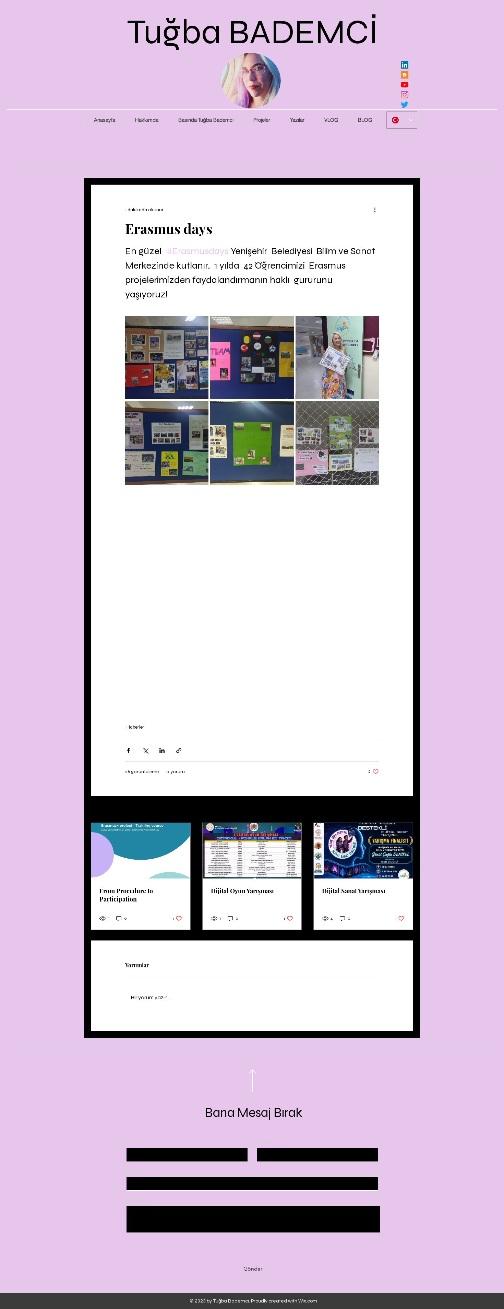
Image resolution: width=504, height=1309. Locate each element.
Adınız (133, 1142)
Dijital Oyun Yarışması (242, 891)
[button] (261, 120)
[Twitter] (404, 104)
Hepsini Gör (401, 810)
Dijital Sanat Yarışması (353, 891)
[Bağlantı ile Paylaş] (179, 750)
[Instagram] (404, 94)
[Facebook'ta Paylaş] (128, 750)
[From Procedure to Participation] (140, 850)
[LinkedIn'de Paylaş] (162, 750)
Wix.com (307, 1301)
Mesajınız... (138, 1200)
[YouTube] (404, 85)
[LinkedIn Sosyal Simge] (404, 65)
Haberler (135, 727)
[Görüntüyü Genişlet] (166, 357)
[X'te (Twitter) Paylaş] (145, 750)
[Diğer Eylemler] (375, 209)
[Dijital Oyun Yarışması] (252, 850)
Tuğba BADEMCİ (253, 32)
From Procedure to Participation (126, 895)
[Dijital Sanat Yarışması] (363, 850)
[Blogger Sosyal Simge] (404, 75)
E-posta (135, 1171)
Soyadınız (267, 1142)
